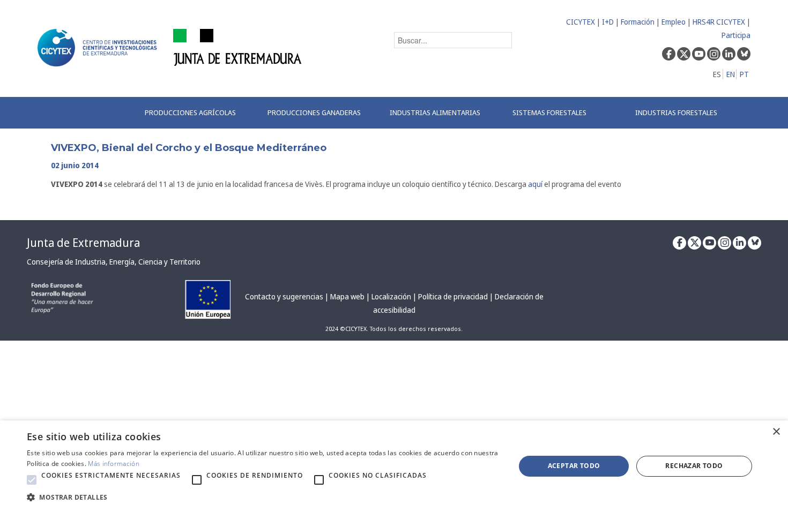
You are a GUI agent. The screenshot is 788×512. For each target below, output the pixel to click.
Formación (638, 22)
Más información (113, 463)
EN (730, 74)
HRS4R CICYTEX (719, 22)
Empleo (673, 22)
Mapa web (347, 296)
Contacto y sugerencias (284, 296)
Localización (391, 296)
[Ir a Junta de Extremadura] (237, 47)
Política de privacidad (453, 296)
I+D (608, 22)
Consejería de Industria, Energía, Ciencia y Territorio (113, 262)
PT (744, 74)
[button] (31, 480)
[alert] (394, 466)
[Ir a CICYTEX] (99, 47)
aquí (535, 184)
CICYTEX (580, 22)
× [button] (776, 432)
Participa (736, 35)
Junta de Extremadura (83, 242)
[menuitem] (194, 113)
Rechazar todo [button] (694, 465)
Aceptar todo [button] (574, 465)
